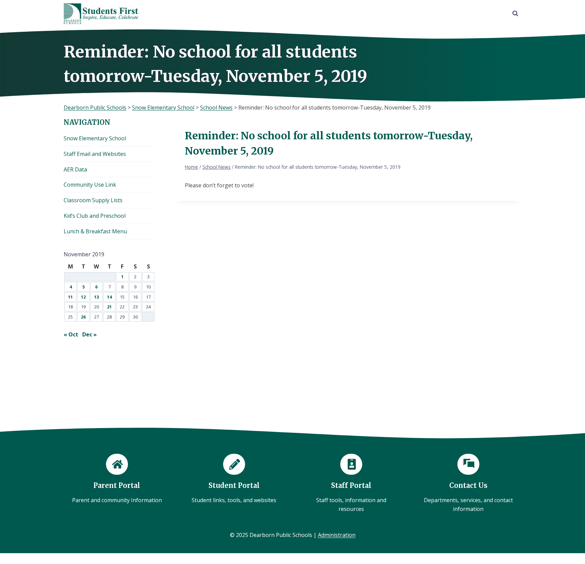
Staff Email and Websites (95, 154)
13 (96, 297)
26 (83, 317)
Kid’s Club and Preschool (95, 215)
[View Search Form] (515, 13)
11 (70, 297)
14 (109, 297)
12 (83, 297)
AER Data (75, 169)
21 (109, 307)
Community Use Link (90, 184)
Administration (336, 535)
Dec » (89, 334)
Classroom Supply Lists (93, 200)
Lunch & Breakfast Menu (95, 231)
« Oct (71, 334)
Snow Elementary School (95, 138)
